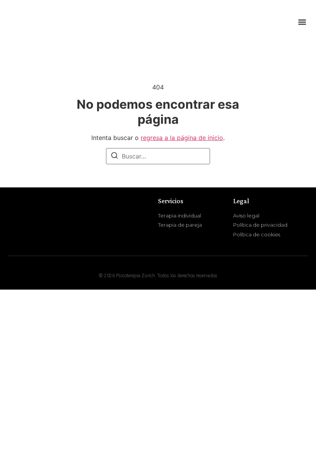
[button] (302, 21)
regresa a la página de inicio (182, 138)
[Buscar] (114, 156)
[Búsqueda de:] (158, 156)
